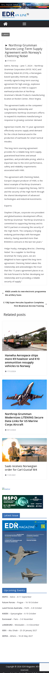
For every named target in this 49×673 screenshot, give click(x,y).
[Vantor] (6, 489)
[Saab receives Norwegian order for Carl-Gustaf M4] (24, 440)
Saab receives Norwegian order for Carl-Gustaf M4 (21, 467)
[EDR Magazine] (5, 24)
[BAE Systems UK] (24, 6)
